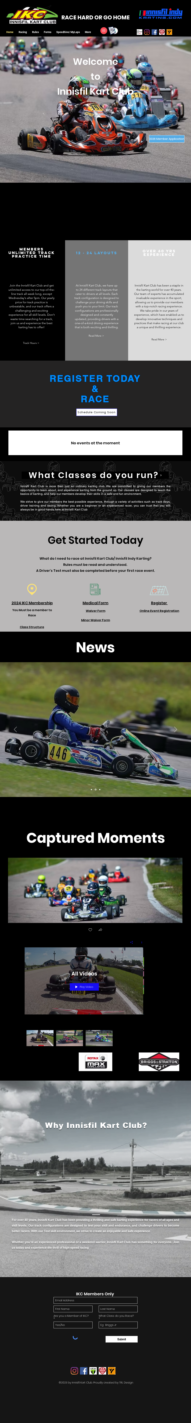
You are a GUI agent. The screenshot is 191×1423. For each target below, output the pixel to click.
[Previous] (15, 730)
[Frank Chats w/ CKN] (95, 789)
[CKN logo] (162, 32)
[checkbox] (90, 930)
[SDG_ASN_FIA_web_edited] (139, 32)
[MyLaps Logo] (169, 32)
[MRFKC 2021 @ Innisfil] (91, 789)
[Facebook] (154, 32)
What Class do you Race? (116, 1316)
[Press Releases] (99, 789)
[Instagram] (147, 32)
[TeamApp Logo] (93, 1371)
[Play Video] (40, 1038)
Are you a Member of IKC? (71, 1316)
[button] (23, 32)
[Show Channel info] (140, 942)
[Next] (175, 730)
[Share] (131, 942)
